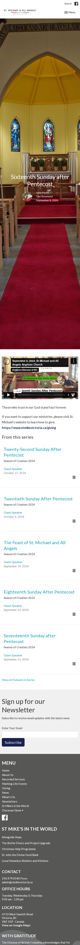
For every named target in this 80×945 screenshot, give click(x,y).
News (5, 792)
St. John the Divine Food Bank (20, 854)
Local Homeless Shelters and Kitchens (25, 860)
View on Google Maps (16, 925)
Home (5, 770)
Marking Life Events (14, 783)
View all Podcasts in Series (18, 679)
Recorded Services (13, 779)
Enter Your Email (12, 728)
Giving (6, 788)
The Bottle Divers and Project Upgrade (26, 843)
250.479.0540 (11, 878)
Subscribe (13, 742)
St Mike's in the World (15, 806)
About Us (7, 774)
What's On (8, 797)
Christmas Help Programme (19, 849)
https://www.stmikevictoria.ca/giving (29, 428)
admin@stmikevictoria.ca (17, 882)
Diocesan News (12, 810)
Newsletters (9, 801)
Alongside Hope (12, 837)
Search (68, 3)
